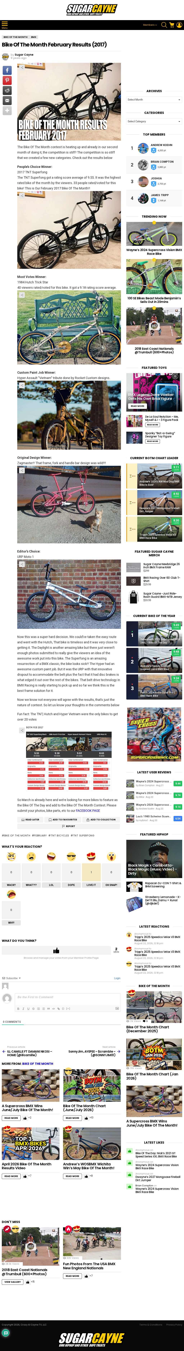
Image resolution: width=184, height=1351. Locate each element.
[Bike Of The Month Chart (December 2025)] (154, 1007)
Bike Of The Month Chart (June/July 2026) (84, 1108)
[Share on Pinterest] (7, 80)
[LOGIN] (179, 24)
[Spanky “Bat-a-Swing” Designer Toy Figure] (134, 438)
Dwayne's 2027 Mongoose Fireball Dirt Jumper (159, 510)
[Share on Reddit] (7, 90)
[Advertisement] (67, 1201)
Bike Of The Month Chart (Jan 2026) (152, 1076)
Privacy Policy (174, 1324)
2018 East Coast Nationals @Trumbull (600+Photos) (24, 1271)
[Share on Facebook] (7, 70)
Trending (7, 1229)
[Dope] (68, 1071)
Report (70, 826)
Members (149, 25)
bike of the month (17, 835)
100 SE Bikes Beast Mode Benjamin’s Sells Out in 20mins (154, 300)
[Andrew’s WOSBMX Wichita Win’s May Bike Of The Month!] (92, 1143)
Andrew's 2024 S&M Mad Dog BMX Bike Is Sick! (159, 483)
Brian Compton (162, 161)
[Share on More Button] (7, 110)
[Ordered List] (38, 1009)
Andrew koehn (161, 145)
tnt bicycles (60, 835)
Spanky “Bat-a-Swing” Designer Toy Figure (160, 434)
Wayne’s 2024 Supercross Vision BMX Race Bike (154, 252)
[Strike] (33, 1009)
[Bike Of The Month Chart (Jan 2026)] (154, 1054)
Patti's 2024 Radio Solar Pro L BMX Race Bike (157, 694)
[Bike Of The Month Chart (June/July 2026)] (92, 1085)
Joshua (156, 178)
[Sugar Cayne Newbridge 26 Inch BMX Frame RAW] (133, 567)
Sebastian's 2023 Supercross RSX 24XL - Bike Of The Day (160, 641)
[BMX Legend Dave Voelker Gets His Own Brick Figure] (154, 392)
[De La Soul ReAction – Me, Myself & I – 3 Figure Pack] (134, 421)
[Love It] (7, 1129)
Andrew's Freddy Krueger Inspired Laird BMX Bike (155, 668)
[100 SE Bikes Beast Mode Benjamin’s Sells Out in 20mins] (154, 276)
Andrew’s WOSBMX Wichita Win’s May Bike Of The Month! (88, 1166)
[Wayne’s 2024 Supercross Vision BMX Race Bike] (154, 234)
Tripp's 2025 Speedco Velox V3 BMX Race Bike (157, 536)
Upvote (56, 950)
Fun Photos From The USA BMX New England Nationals (89, 1266)
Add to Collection (103, 819)
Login (117, 978)
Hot (68, 1229)
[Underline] (28, 1009)
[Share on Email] (7, 100)
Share (22, 67)
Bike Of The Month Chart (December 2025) (147, 1029)
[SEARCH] (164, 24)
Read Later (32, 819)
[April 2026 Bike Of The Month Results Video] (30, 1143)
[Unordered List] (43, 1009)
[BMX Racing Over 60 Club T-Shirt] (133, 581)
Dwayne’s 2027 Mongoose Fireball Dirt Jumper (157, 1178)
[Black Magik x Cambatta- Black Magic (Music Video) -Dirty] (154, 859)
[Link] (58, 1009)
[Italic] (23, 1009)
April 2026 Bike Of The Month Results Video (26, 1166)
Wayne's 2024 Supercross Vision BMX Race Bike (154, 781)
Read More (11, 1118)
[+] (68, 1008)
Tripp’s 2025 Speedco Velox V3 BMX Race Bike (157, 938)
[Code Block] (53, 1009)
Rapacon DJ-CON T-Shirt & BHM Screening (163, 884)
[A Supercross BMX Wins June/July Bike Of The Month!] (30, 1085)
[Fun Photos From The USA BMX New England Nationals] (92, 1243)
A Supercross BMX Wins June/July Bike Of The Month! (27, 1108)
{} (63, 1008)
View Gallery (12, 1281)
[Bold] (18, 1009)
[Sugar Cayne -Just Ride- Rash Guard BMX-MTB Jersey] (133, 597)
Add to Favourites (65, 819)
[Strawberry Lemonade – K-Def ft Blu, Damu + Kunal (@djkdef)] (134, 904)
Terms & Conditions (150, 1324)
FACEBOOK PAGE (88, 811)
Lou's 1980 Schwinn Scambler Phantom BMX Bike (154, 816)
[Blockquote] (48, 1009)
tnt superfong (84, 835)
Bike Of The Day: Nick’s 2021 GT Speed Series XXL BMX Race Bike (156, 1154)
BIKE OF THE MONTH (37, 1064)
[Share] (69, 230)
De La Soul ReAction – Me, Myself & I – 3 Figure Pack (161, 418)
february (40, 835)
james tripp (160, 195)
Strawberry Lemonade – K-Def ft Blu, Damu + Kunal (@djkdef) (163, 900)
